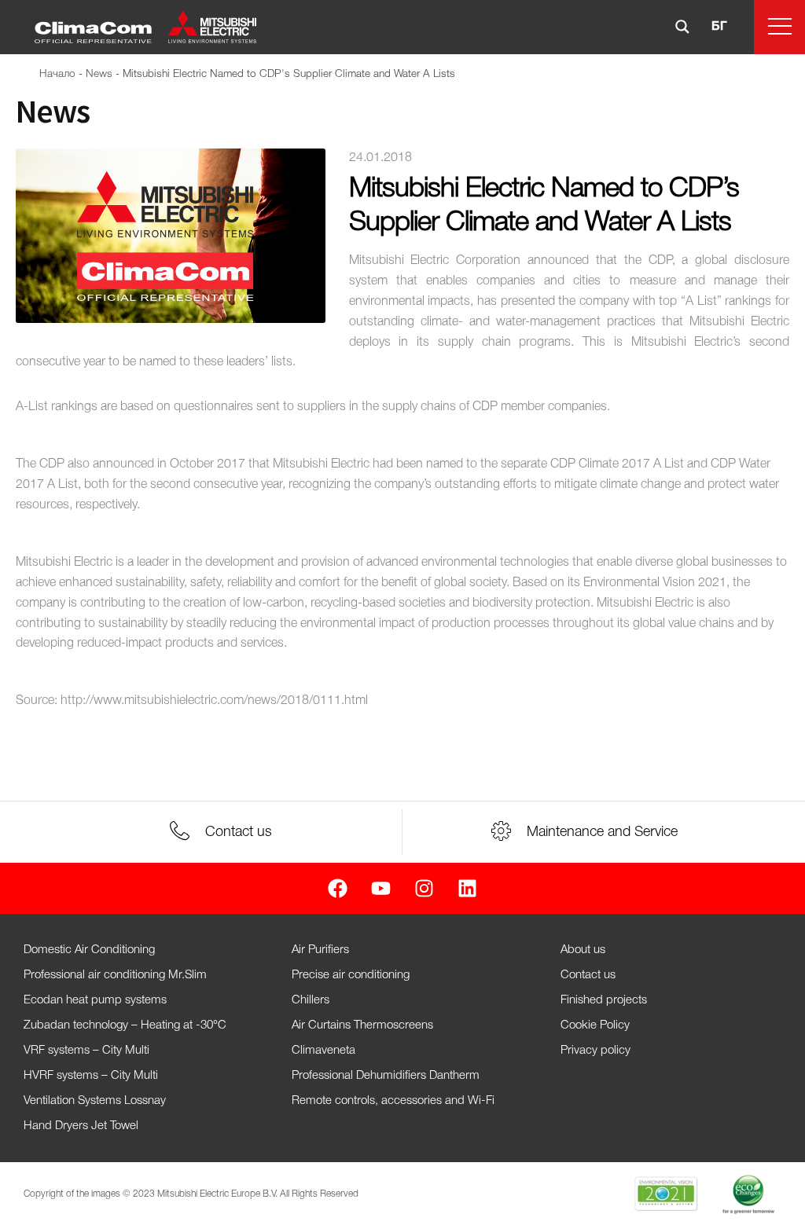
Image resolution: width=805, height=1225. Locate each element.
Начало (57, 74)
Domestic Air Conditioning (89, 949)
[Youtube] (381, 888)
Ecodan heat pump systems (95, 1000)
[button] (779, 27)
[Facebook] (337, 888)
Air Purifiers (320, 949)
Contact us (588, 975)
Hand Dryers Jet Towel (81, 1125)
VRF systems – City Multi (86, 1050)
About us (583, 949)
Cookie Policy (595, 1025)
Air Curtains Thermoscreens (362, 1025)
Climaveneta (323, 1050)
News (99, 74)
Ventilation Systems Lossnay (95, 1100)
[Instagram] (424, 888)
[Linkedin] (467, 888)
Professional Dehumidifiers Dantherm (386, 1075)
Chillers (310, 1000)
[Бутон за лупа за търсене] (682, 26)
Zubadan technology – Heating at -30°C (125, 1025)
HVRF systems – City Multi (91, 1075)
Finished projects (604, 1000)
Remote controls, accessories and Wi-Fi (393, 1100)
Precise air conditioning (351, 975)
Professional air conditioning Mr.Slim (115, 975)
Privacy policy (595, 1050)
